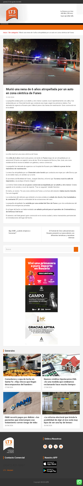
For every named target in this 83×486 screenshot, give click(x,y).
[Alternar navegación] (6, 27)
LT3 (47, 482)
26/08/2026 (9, 425)
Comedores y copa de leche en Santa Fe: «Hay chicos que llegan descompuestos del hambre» (20, 382)
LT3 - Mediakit (8, 470)
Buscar (76, 249)
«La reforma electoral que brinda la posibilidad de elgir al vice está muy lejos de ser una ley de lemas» (61, 420)
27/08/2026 (9, 387)
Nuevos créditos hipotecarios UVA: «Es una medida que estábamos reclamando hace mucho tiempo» (60, 382)
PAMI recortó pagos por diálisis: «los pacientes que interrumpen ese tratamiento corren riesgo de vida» (22, 420)
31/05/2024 (10, 97)
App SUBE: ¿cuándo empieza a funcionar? (19, 232)
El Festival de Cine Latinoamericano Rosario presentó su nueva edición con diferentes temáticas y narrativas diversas (60, 234)
